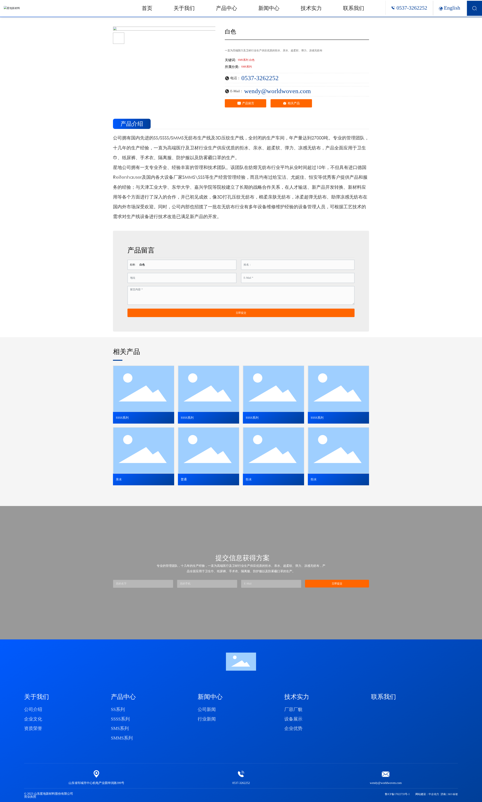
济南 (443, 794)
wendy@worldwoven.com (277, 91)
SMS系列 (246, 66)
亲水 (119, 479)
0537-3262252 (412, 8)
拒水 (249, 479)
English (452, 8)
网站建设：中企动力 (427, 794)
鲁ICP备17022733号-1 (397, 794)
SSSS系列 (122, 417)
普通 (184, 479)
